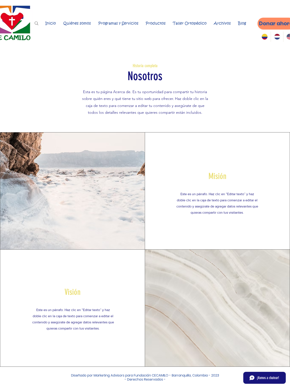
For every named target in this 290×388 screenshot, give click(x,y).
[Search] (36, 23)
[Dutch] (277, 36)
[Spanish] (265, 36)
